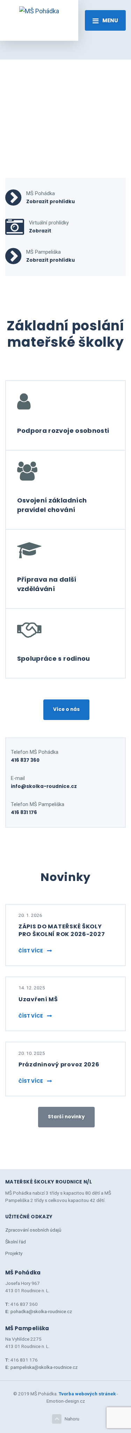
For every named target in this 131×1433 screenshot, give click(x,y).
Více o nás (66, 709)
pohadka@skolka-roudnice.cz (41, 1311)
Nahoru (72, 1418)
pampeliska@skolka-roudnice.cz (44, 1367)
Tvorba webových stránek (87, 1393)
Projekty (13, 1253)
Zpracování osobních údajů (33, 1230)
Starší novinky (66, 1116)
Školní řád (15, 1241)
